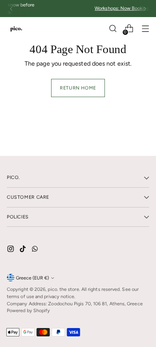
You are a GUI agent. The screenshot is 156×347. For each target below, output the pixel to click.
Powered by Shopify (28, 310)
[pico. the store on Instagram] (11, 250)
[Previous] (11, 8)
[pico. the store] (16, 29)
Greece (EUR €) (32, 278)
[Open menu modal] (145, 28)
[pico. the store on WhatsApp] (35, 250)
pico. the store (63, 289)
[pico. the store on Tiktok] (23, 250)
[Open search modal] (112, 28)
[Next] (144, 8)
